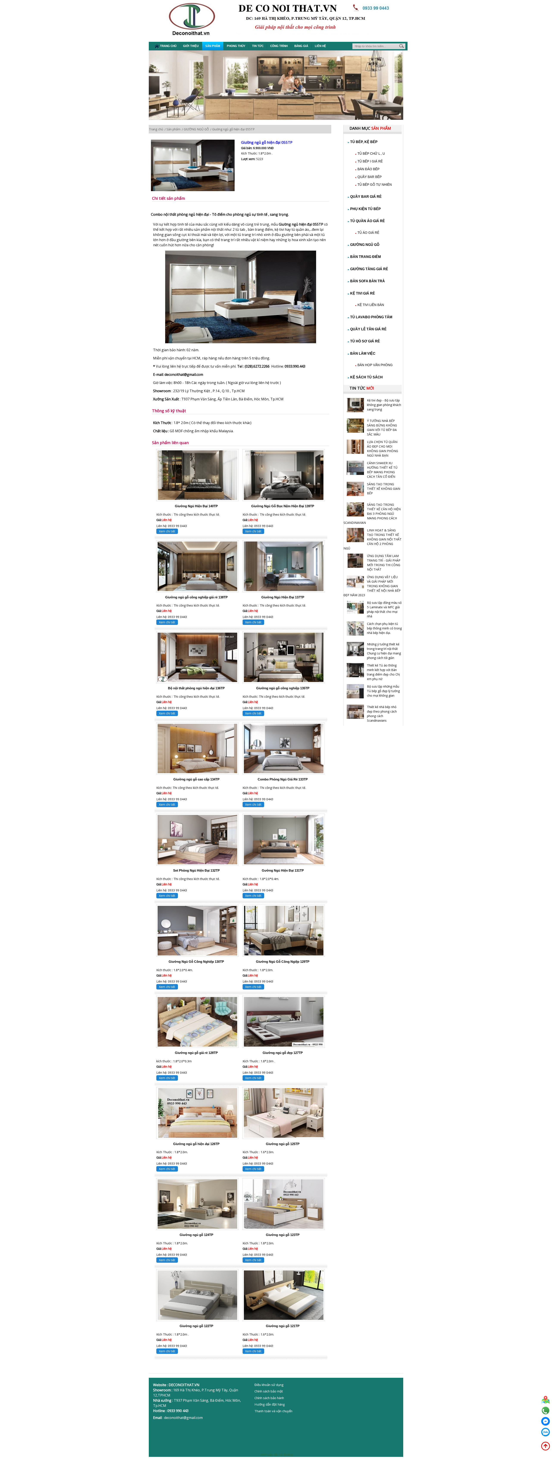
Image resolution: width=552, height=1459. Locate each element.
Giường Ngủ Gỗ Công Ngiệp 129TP (282, 961)
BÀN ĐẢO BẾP (369, 169)
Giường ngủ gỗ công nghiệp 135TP (282, 688)
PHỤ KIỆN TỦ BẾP (365, 209)
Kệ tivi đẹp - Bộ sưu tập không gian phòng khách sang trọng (384, 404)
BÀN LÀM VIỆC (362, 353)
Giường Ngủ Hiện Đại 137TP (282, 597)
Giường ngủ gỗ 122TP (196, 1326)
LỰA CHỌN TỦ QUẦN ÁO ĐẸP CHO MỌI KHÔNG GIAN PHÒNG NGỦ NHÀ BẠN (382, 448)
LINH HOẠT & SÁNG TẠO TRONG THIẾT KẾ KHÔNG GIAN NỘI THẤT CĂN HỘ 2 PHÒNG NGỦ (372, 539)
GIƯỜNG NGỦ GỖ (364, 245)
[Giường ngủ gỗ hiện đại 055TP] (196, 166)
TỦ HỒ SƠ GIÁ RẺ (365, 341)
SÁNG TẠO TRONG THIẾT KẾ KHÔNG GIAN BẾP (383, 488)
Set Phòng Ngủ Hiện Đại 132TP (196, 870)
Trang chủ (168, 46)
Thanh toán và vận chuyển (273, 1411)
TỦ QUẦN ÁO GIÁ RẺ (367, 221)
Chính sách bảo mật (268, 1391)
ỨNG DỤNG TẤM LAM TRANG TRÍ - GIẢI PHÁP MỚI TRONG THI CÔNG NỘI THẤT (383, 562)
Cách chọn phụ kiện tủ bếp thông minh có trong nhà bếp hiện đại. (384, 628)
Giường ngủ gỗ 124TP (196, 1235)
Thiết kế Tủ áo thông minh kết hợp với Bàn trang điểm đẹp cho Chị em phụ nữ (383, 672)
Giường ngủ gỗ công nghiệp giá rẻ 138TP (196, 597)
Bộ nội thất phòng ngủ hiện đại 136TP (196, 688)
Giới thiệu (191, 46)
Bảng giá (301, 46)
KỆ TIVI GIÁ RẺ (362, 293)
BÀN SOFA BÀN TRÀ (367, 281)
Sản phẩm (212, 46)
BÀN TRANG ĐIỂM (365, 257)
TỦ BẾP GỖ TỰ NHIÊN (375, 184)
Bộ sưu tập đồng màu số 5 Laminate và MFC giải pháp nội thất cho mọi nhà (384, 609)
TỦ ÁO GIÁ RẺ (368, 232)
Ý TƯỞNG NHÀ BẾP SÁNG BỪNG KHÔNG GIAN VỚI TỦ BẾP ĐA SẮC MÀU (382, 427)
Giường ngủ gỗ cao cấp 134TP (196, 779)
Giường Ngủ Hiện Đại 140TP (196, 506)
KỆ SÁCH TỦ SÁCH (366, 377)
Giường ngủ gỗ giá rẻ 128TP (196, 1053)
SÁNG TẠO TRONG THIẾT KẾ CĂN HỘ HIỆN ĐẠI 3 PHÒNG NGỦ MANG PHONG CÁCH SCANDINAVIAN (372, 513)
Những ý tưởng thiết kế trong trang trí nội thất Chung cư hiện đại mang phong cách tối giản (384, 651)
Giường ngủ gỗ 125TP (283, 1144)
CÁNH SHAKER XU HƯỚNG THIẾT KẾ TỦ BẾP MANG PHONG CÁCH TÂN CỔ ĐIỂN (382, 470)
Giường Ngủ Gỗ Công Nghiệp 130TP (196, 961)
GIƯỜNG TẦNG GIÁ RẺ (369, 269)
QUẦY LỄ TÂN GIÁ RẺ (368, 329)
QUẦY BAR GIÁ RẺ (366, 196)
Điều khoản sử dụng (269, 1385)
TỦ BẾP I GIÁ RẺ (370, 161)
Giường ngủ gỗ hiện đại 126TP (196, 1144)
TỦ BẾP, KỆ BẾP (364, 142)
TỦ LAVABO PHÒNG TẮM (371, 317)
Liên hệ (320, 46)
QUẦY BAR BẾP (370, 177)
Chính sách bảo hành (269, 1398)
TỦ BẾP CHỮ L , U (371, 153)
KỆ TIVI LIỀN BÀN (371, 305)
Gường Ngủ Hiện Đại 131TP (283, 870)
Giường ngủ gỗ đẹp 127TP (283, 1053)
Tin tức (257, 46)
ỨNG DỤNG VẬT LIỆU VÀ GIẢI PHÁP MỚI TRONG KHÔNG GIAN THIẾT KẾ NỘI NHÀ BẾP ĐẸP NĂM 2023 (372, 586)
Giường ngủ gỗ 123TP (283, 1235)
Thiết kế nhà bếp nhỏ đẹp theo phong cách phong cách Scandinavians (382, 713)
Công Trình (279, 46)
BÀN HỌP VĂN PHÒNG (375, 365)
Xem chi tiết (167, 531)
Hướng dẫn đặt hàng (269, 1404)
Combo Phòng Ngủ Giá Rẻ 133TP (283, 779)
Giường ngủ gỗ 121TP (283, 1326)
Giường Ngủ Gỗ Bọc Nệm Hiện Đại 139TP (282, 506)
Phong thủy (236, 46)
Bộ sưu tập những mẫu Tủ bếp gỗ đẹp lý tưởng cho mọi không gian (383, 691)
